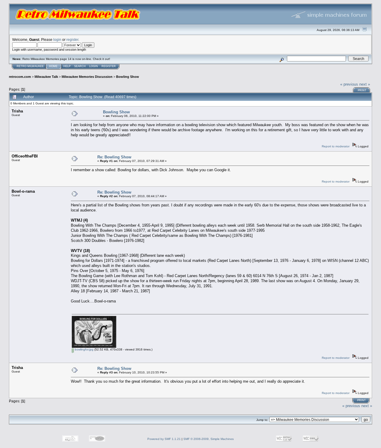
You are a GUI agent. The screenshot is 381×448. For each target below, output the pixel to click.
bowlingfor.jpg (83, 349)
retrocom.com (20, 76)
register (72, 39)
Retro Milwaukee (30, 66)
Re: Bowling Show (114, 157)
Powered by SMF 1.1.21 (164, 439)
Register (109, 66)
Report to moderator (335, 146)
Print (362, 90)
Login (93, 66)
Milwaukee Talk (46, 76)
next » (364, 84)
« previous (349, 84)
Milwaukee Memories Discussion (87, 76)
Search (80, 66)
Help (67, 66)
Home (53, 66)
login (57, 39)
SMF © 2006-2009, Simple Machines (208, 439)
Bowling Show (127, 76)
